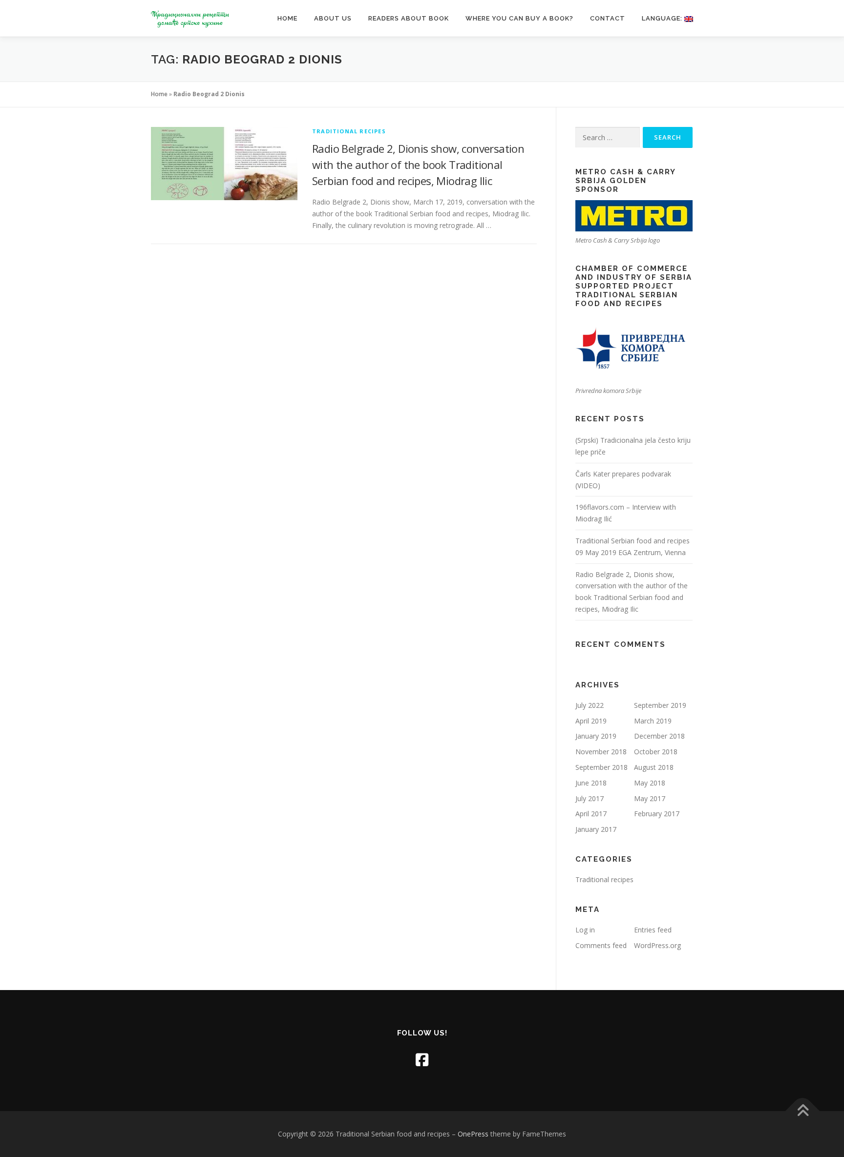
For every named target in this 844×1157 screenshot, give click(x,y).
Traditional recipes (349, 131)
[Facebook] (422, 1060)
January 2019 (595, 736)
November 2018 (601, 751)
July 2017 (589, 798)
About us (333, 18)
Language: (663, 18)
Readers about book (408, 18)
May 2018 (649, 782)
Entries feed (653, 929)
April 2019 (591, 720)
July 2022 (589, 705)
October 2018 (655, 751)
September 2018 (601, 767)
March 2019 (653, 720)
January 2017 (595, 829)
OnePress (473, 1133)
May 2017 (649, 798)
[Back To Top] (802, 1111)
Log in (585, 929)
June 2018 (591, 782)
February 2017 (656, 813)
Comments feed (601, 945)
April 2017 (591, 813)
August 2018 (654, 767)
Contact (607, 18)
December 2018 (659, 736)
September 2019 (660, 705)
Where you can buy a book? (519, 18)
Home (287, 18)
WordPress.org (657, 945)
